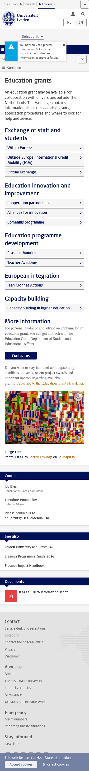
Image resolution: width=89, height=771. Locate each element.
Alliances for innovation (27, 212)
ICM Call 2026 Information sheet (43, 592)
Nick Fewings (42, 457)
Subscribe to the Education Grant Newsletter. (50, 383)
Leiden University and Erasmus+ (29, 547)
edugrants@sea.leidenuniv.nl (27, 518)
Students (30, 4)
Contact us (21, 355)
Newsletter (13, 744)
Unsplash (68, 457)
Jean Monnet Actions (25, 285)
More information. (58, 757)
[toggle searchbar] (83, 13)
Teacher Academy (22, 262)
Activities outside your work (25, 702)
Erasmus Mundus (21, 252)
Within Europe (19, 147)
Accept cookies (21, 764)
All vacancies (14, 695)
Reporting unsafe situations (25, 726)
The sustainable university (23, 681)
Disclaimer (12, 656)
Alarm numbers (16, 719)
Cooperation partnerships (28, 202)
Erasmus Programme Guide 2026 (29, 556)
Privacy (10, 649)
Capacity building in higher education (38, 308)
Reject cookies (58, 764)
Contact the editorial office (24, 642)
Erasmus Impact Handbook (25, 565)
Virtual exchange (21, 172)
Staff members (46, 4)
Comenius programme (25, 222)
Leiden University (12, 4)
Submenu (14, 68)
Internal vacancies (18, 688)
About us (11, 674)
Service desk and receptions (25, 628)
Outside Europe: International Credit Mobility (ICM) (37, 160)
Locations (12, 635)
